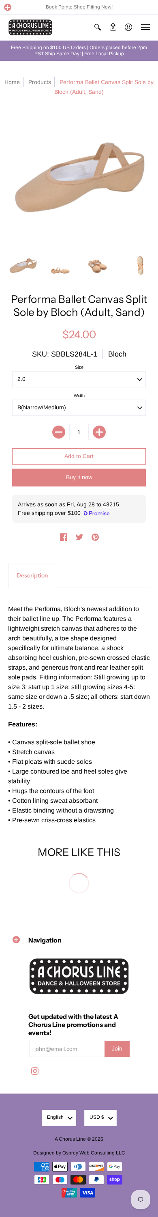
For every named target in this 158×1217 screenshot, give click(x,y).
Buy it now (79, 477)
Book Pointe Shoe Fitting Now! (79, 7)
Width (79, 395)
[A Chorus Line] (30, 27)
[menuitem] (97, 27)
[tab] (32, 576)
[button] (7, 7)
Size (79, 367)
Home (12, 82)
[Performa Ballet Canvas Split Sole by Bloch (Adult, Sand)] (23, 266)
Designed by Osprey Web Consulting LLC (79, 1153)
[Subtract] (58, 432)
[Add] (99, 432)
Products (39, 82)
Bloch (117, 354)
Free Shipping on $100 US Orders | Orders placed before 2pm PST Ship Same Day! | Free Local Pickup (79, 50)
